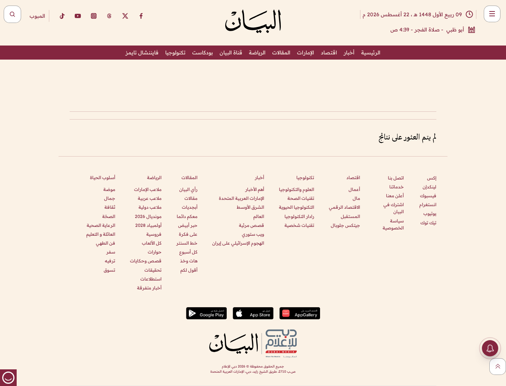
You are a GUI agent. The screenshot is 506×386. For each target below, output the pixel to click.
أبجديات (189, 207)
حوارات (155, 252)
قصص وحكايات (146, 261)
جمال (109, 198)
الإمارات (305, 52)
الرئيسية (370, 52)
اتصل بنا (396, 178)
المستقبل (350, 216)
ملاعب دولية (150, 207)
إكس (431, 178)
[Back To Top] (497, 366)
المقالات (281, 52)
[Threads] (109, 16)
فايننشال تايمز (142, 52)
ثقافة (109, 207)
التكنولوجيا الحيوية (296, 207)
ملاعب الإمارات (148, 189)
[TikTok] (62, 16)
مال (356, 198)
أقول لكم (188, 270)
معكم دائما (187, 216)
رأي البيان (188, 189)
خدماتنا (396, 186)
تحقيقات (153, 270)
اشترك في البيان (393, 208)
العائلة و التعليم (100, 234)
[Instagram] (94, 16)
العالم (258, 216)
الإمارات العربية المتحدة (241, 198)
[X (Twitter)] (125, 16)
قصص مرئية (251, 225)
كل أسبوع (188, 252)
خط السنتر (186, 243)
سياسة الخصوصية (393, 224)
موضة (109, 189)
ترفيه (110, 261)
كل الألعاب (152, 243)
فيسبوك (428, 195)
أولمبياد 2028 (148, 225)
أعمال (354, 189)
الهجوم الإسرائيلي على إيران (238, 243)
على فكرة (188, 234)
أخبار (349, 52)
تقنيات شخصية (299, 225)
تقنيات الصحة (300, 198)
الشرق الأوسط (250, 207)
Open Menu (492, 14)
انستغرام (427, 204)
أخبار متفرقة (149, 288)
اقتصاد (329, 52)
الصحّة (108, 216)
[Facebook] (141, 16)
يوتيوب (429, 213)
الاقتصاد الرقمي (344, 207)
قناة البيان (231, 52)
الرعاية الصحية (101, 225)
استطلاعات (151, 279)
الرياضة (257, 52)
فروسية (154, 234)
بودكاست (202, 52)
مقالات (190, 198)
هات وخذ (188, 261)
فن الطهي (105, 243)
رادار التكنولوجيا (299, 216)
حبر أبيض (187, 225)
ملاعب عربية (150, 198)
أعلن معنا (395, 195)
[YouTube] (78, 16)
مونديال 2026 (148, 216)
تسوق (109, 270)
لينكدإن (429, 186)
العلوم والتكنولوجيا (296, 189)
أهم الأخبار (254, 189)
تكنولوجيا (175, 52)
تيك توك (428, 222)
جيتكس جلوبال (345, 225)
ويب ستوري (253, 234)
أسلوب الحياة (102, 177)
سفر (110, 252)
